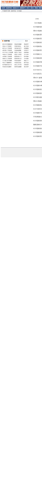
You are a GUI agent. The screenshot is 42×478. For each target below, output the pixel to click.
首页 (3, 8)
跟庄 (40, 8)
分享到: (37, 19)
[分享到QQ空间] (40, 19)
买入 (28, 8)
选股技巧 (22, 8)
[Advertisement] (15, 25)
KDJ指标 (19, 11)
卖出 (32, 8)
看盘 (36, 8)
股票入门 (16, 8)
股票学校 (9, 8)
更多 (26, 41)
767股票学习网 (6, 11)
